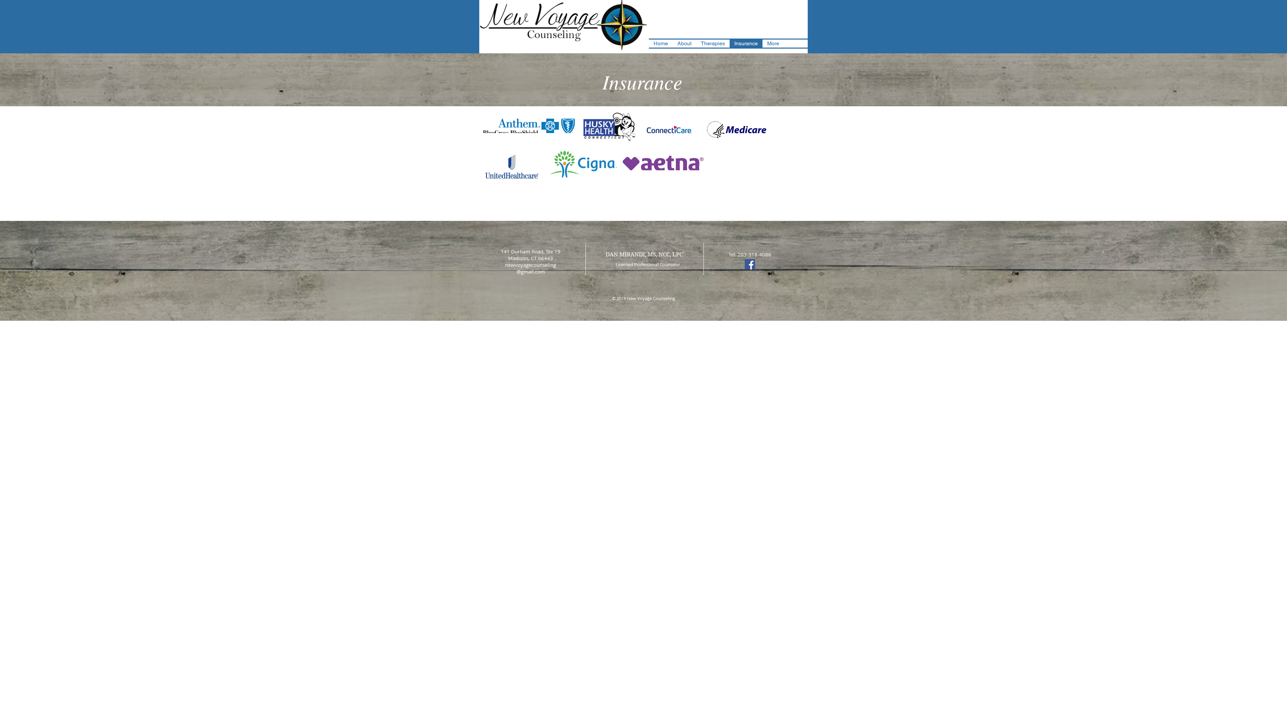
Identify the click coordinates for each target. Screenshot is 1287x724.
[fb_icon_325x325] (750, 264)
